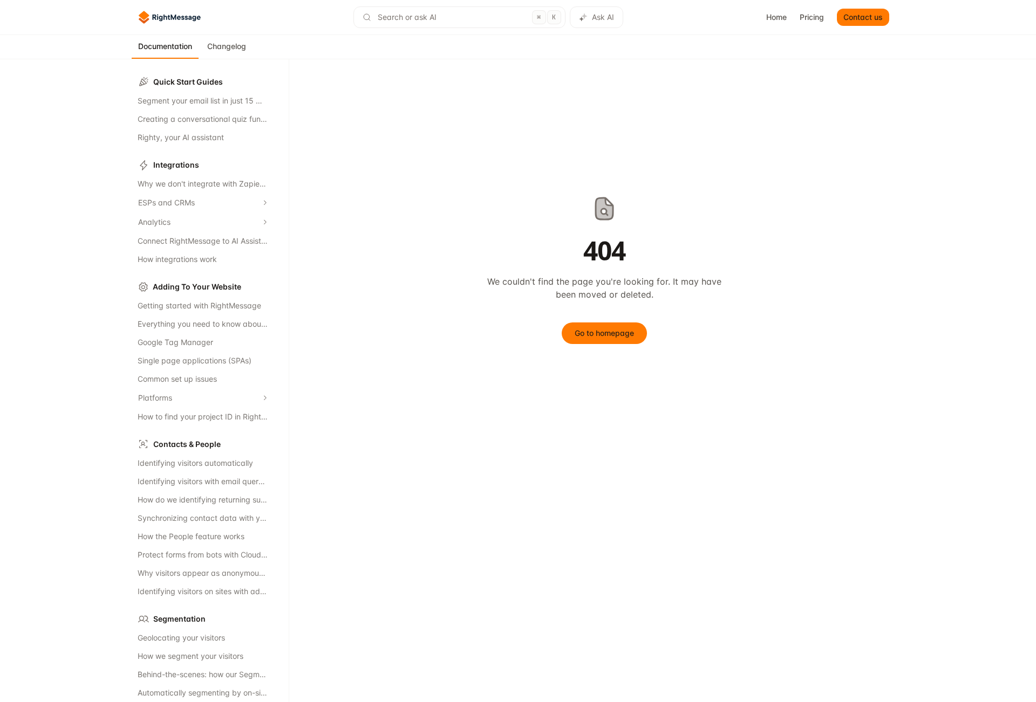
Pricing (812, 17)
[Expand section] (264, 202)
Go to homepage (604, 333)
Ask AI (603, 17)
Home (776, 17)
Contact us (863, 17)
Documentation (165, 46)
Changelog (226, 46)
